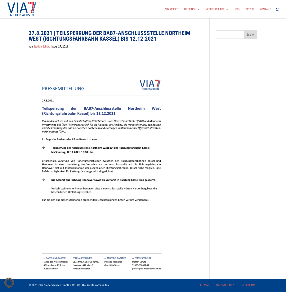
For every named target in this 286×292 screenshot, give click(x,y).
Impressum (248, 285)
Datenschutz (225, 285)
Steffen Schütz (41, 46)
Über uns (190, 9)
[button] (9, 283)
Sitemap (204, 285)
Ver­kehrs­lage (215, 9)
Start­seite (172, 9)
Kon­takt (265, 9)
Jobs (237, 9)
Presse (249, 9)
